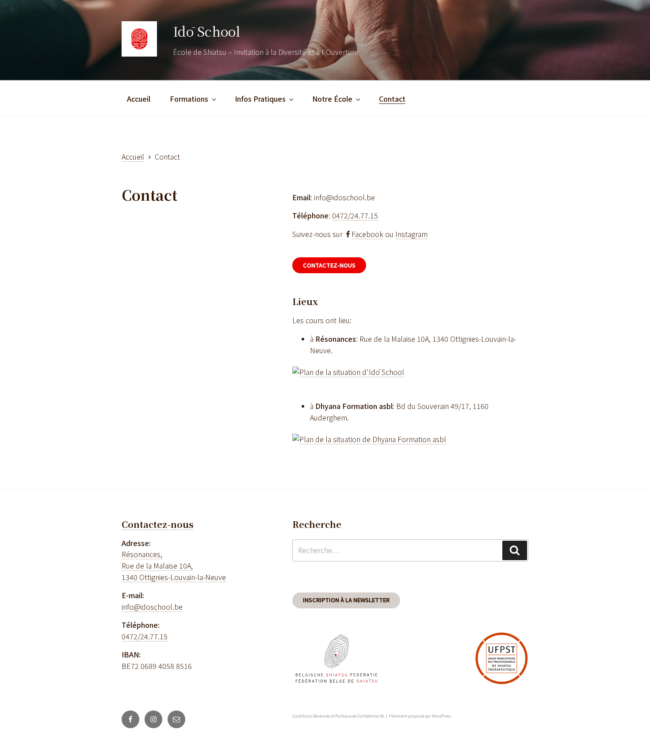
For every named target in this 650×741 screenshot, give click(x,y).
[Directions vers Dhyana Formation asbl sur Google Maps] (369, 439)
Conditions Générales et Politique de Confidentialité (338, 716)
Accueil (138, 98)
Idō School (206, 31)
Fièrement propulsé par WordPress (420, 716)
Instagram (411, 234)
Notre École (332, 98)
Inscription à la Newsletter (346, 600)
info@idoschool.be (152, 606)
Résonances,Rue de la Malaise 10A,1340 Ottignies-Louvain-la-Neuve (174, 565)
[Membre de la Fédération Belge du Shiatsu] (336, 659)
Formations (189, 98)
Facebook (367, 234)
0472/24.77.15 (355, 215)
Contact (392, 98)
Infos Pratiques (260, 98)
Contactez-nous (329, 265)
